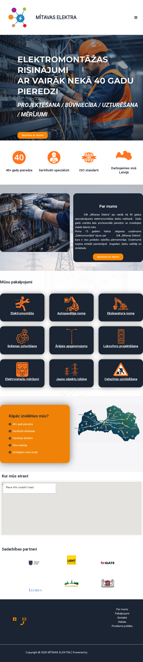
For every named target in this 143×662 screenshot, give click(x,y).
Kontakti (122, 617)
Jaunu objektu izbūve (71, 379)
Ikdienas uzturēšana (22, 346)
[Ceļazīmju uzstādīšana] (120, 369)
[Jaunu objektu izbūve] (71, 369)
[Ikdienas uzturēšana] (22, 336)
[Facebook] (15, 619)
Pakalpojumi (122, 613)
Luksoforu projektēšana (120, 346)
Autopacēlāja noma (71, 313)
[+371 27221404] (22, 623)
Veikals (122, 621)
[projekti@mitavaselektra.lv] (24, 619)
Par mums (122, 609)
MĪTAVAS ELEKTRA (56, 17)
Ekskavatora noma (120, 313)
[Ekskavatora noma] (120, 303)
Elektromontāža (22, 313)
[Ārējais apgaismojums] (71, 336)
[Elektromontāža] (22, 303)
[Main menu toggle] (136, 17)
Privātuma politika (122, 626)
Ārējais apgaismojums (71, 346)
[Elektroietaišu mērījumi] (22, 369)
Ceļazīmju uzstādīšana (120, 379)
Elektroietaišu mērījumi (22, 379)
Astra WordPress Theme (102, 652)
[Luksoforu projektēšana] (120, 336)
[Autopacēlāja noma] (71, 303)
